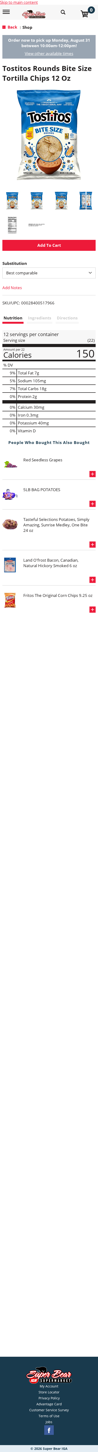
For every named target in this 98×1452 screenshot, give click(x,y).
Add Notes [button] (12, 287)
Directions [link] (67, 318)
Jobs (49, 1422)
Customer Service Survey (49, 1410)
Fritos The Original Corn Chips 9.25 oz (58, 595)
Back (12, 27)
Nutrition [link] (13, 318)
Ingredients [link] (39, 318)
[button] (12, 201)
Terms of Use (49, 1416)
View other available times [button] (49, 53)
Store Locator (49, 1392)
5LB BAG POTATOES (41, 489)
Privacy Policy (49, 1398)
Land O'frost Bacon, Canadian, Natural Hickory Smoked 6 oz (50, 562)
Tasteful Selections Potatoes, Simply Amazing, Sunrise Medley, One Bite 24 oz (56, 525)
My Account (49, 1386)
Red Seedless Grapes (42, 460)
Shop (27, 27)
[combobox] (49, 273)
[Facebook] (49, 1430)
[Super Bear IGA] (34, 11)
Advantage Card (49, 1404)
